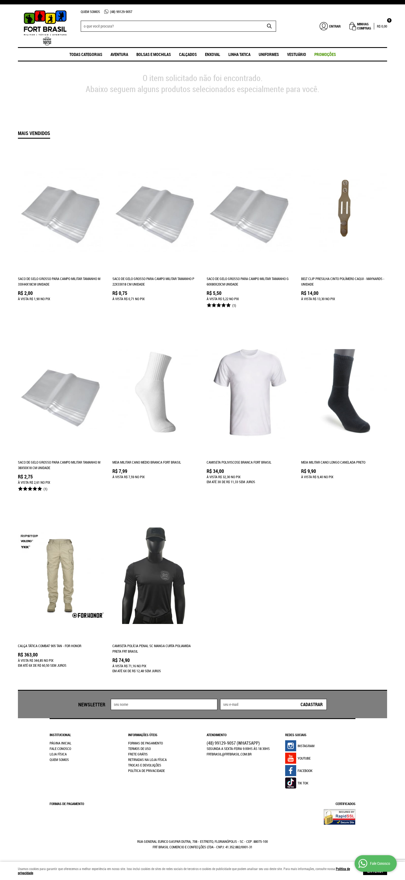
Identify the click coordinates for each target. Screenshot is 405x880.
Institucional (60, 734)
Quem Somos (90, 11)
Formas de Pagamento (145, 743)
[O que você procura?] (269, 26)
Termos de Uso (139, 748)
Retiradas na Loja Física (147, 759)
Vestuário (296, 54)
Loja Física (58, 754)
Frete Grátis (138, 754)
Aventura (119, 54)
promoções (325, 54)
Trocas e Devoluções (144, 765)
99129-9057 (121, 11)
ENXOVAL (212, 54)
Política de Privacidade (146, 770)
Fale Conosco (60, 748)
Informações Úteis (142, 734)
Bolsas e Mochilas (153, 54)
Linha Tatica (239, 54)
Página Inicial (60, 743)
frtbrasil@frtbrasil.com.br (229, 754)
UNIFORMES (269, 54)
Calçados (188, 54)
